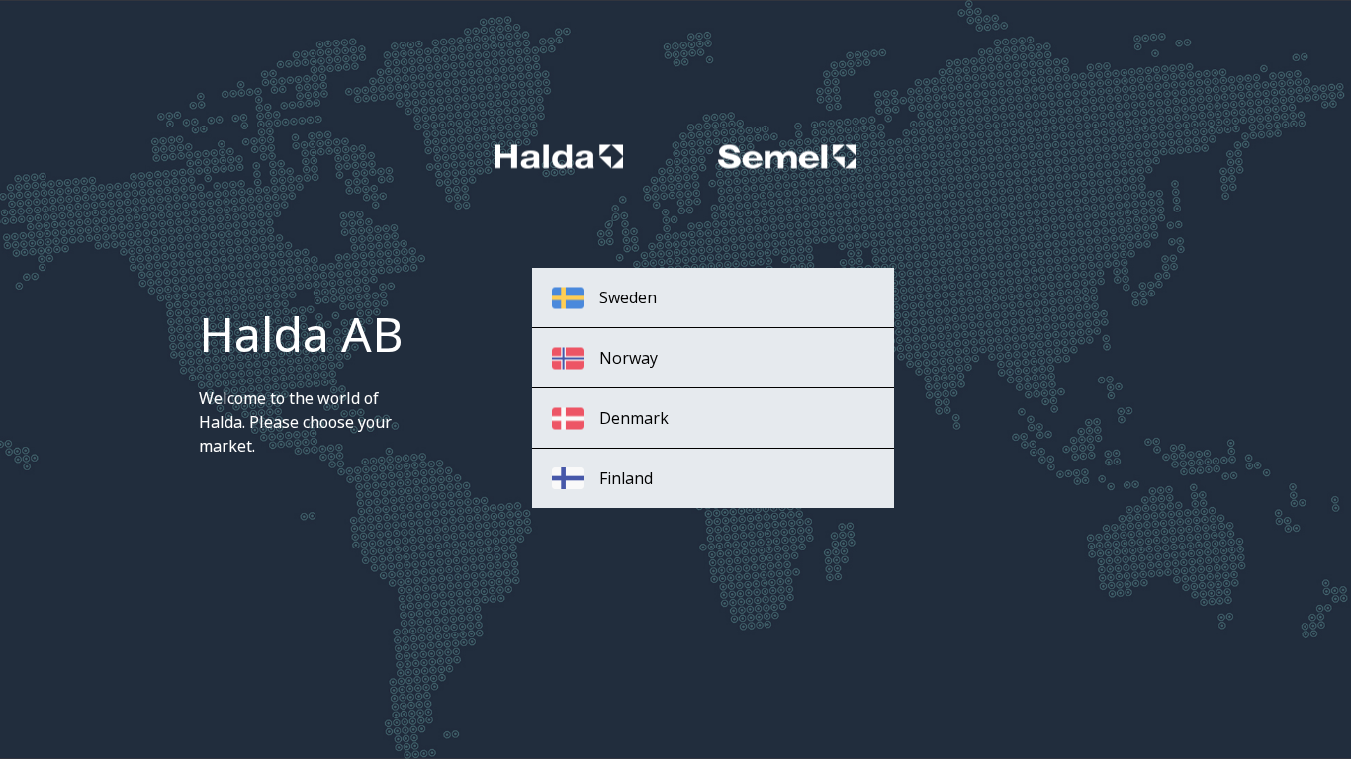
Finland (626, 478)
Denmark (634, 418)
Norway (628, 358)
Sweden (628, 297)
